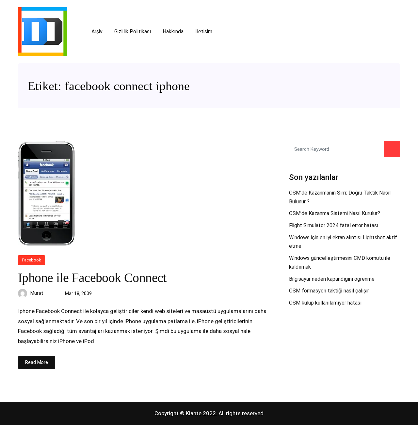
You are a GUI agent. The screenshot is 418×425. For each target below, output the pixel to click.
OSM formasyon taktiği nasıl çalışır (329, 291)
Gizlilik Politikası (132, 31)
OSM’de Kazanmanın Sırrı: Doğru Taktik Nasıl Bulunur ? (340, 197)
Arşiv (97, 31)
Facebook (31, 260)
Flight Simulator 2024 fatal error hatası (333, 225)
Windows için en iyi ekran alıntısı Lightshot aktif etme (343, 241)
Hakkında (173, 31)
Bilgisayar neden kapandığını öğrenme (332, 279)
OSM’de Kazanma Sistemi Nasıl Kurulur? (334, 213)
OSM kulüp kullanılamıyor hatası (325, 303)
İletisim (203, 31)
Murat (36, 293)
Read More (36, 362)
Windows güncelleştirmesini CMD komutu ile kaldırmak (339, 262)
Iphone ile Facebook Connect (92, 277)
